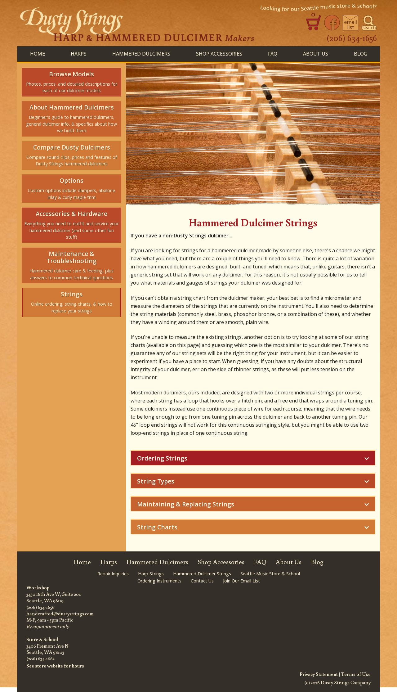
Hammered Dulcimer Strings (202, 574)
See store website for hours (55, 666)
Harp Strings (151, 574)
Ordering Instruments (159, 581)
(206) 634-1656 (352, 37)
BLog (360, 53)
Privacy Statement (319, 674)
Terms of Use (356, 674)
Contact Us (202, 581)
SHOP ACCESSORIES (219, 53)
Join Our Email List (241, 581)
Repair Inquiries (113, 574)
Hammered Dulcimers (157, 562)
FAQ (272, 53)
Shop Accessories (221, 562)
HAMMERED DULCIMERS (141, 53)
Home (37, 53)
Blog (317, 562)
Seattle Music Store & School (270, 574)
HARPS (79, 53)
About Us (315, 53)
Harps (108, 562)
